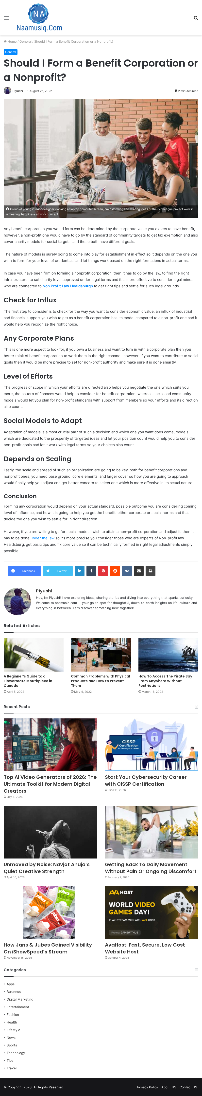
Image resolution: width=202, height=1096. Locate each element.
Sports (12, 1045)
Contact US (188, 1087)
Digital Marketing (20, 999)
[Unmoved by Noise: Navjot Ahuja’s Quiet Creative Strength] (50, 832)
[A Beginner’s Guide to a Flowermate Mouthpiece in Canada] (34, 655)
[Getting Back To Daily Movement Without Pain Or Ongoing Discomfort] (151, 832)
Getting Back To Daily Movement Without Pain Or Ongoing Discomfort (151, 868)
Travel (12, 1068)
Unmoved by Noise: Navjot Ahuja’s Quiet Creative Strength (47, 868)
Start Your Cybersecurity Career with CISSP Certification (146, 780)
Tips (10, 1060)
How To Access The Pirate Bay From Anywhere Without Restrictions (165, 681)
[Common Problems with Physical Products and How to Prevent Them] (101, 655)
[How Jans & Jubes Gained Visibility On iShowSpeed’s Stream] (50, 912)
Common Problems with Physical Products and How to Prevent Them (100, 681)
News (11, 1038)
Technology (16, 1053)
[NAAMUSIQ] (39, 17)
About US (168, 1087)
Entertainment (18, 1007)
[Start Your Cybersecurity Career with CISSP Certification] (151, 744)
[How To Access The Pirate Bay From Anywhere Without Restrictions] (168, 655)
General (25, 41)
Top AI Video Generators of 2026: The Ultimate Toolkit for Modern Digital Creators (50, 784)
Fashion (13, 1015)
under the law (42, 538)
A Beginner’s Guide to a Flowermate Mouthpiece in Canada (28, 681)
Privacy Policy (147, 1087)
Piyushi (18, 91)
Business (14, 992)
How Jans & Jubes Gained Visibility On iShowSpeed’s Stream (48, 948)
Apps (11, 984)
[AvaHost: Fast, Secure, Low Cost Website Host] (151, 912)
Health (12, 1022)
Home (12, 41)
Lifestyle (13, 1030)
